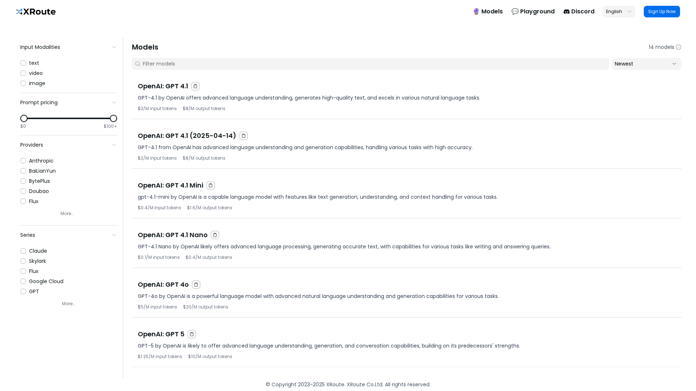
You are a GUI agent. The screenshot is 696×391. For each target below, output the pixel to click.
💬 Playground (533, 11)
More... (67, 213)
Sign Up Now (662, 11)
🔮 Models (488, 11)
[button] (407, 94)
